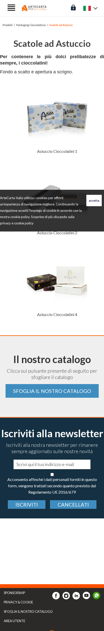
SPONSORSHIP (14, 593)
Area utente (14, 621)
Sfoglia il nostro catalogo (52, 391)
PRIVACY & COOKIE (18, 602)
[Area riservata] (73, 7)
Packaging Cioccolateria (31, 25)
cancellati (73, 504)
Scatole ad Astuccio (61, 25)
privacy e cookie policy (17, 223)
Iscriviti (26, 504)
